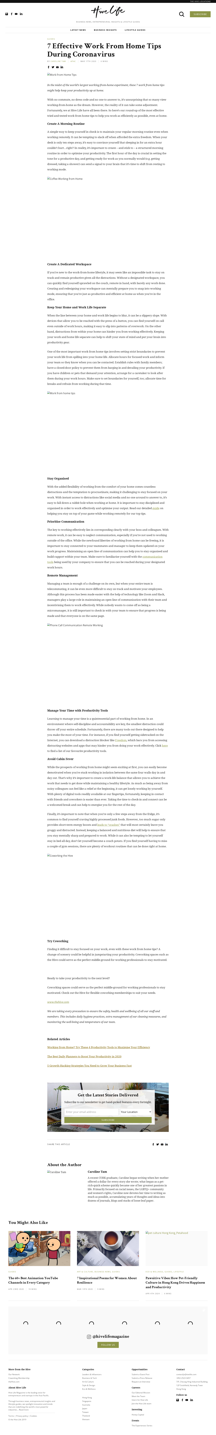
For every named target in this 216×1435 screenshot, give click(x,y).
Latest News (78, 30)
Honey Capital (138, 1414)
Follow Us (108, 1344)
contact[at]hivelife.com (186, 1374)
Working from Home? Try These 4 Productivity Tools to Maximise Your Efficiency (98, 1047)
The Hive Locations (200, 1)
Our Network (14, 1374)
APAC (73, 61)
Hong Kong (87, 1397)
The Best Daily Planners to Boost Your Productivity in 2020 (84, 1056)
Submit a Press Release (142, 1378)
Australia (86, 1404)
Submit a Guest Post (140, 1374)
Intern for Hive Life (140, 1400)
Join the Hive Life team (141, 1403)
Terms (11, 1416)
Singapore (86, 1401)
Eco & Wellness (154, 1271)
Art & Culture (85, 1271)
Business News (103, 1271)
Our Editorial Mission (141, 1392)
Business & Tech (89, 1378)
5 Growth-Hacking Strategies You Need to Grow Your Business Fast (89, 1065)
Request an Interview (141, 1381)
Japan (84, 1408)
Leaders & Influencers (92, 1374)
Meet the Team (138, 1396)
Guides (51, 39)
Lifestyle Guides (135, 30)
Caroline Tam (58, 61)
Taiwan (85, 1412)
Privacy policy (22, 1416)
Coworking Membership (18, 1378)
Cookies (33, 1416)
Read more (24, 1409)
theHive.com (13, 1381)
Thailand (86, 1415)
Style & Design (88, 1385)
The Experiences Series (142, 1425)
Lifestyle (179, 1271)
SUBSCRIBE (200, 14)
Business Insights (105, 30)
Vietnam (85, 1419)
